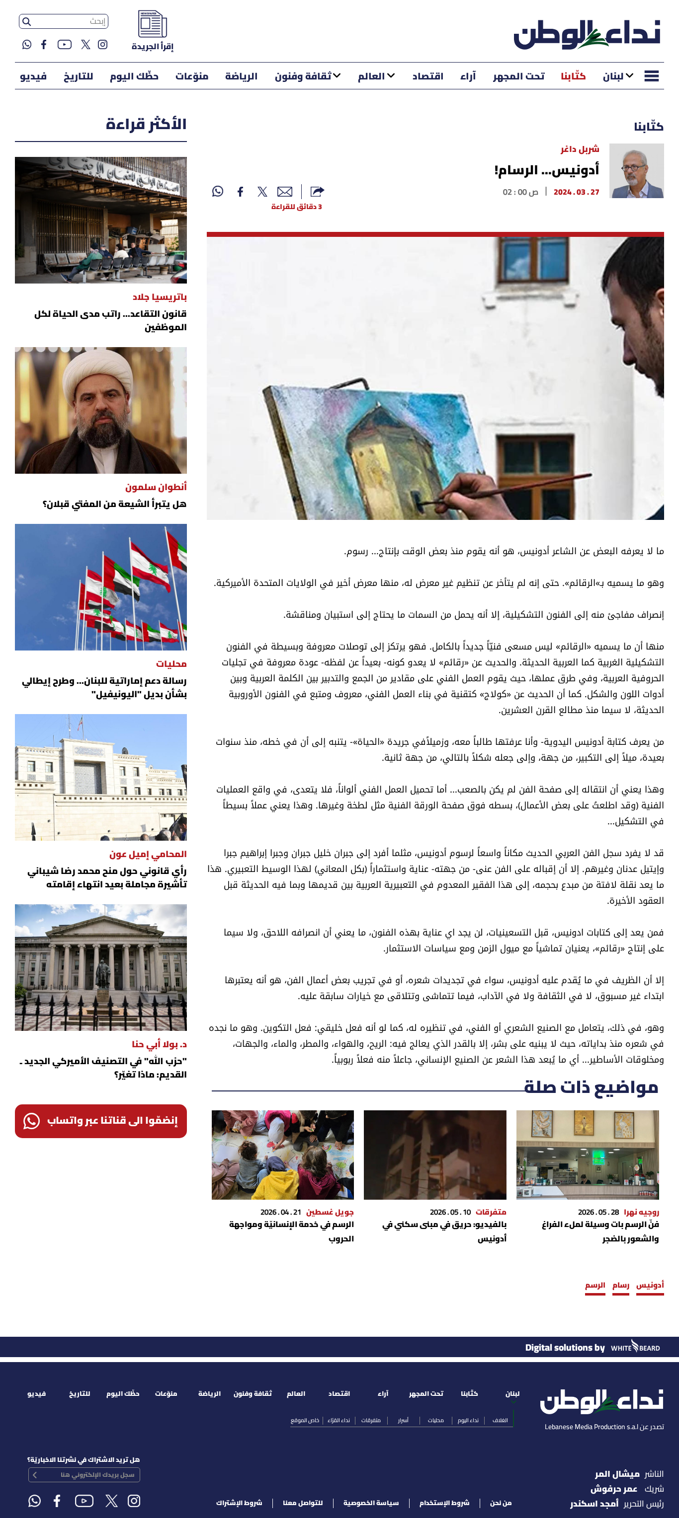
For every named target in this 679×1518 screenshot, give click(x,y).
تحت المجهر (518, 77)
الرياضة (241, 77)
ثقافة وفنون (303, 77)
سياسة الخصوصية (371, 1503)
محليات (436, 1421)
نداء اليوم (468, 1421)
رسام (620, 1285)
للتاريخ (78, 77)
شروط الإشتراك (239, 1503)
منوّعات (192, 77)
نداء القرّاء (339, 1421)
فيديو (33, 77)
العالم (371, 77)
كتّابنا (573, 77)
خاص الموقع (305, 1421)
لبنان (613, 77)
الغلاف (500, 1421)
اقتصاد (428, 77)
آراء (468, 77)
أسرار (403, 1421)
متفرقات (371, 1421)
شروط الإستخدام (445, 1503)
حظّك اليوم (134, 77)
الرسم (595, 1285)
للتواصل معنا (303, 1503)
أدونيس (650, 1285)
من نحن (501, 1503)
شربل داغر (580, 150)
